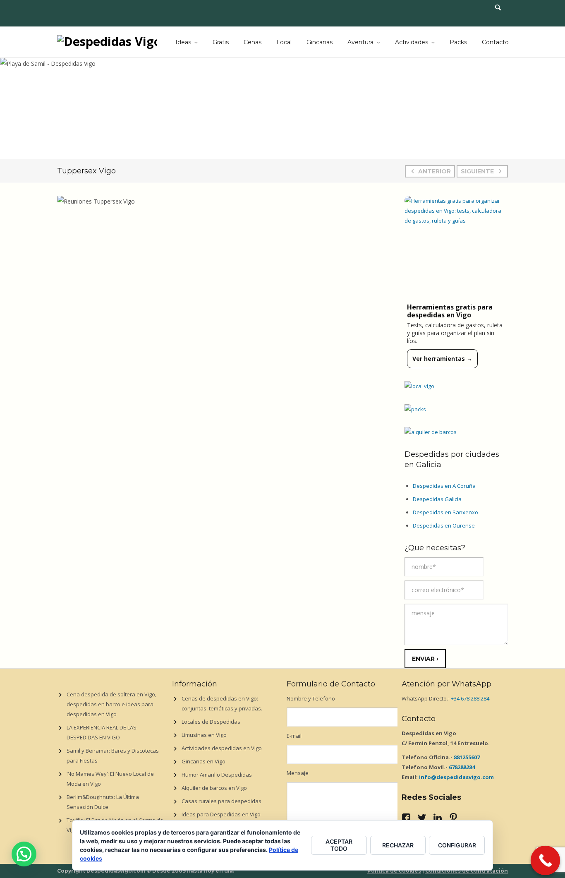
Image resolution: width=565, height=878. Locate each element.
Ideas (183, 42)
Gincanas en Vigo (203, 761)
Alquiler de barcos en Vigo (214, 788)
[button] (24, 854)
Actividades (411, 42)
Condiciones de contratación (466, 871)
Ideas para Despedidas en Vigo (221, 814)
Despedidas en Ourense (444, 525)
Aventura (360, 42)
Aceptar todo (339, 845)
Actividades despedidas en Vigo (222, 748)
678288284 (462, 767)
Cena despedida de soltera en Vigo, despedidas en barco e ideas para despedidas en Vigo (111, 704)
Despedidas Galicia (437, 499)
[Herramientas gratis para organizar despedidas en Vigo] (456, 247)
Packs (458, 42)
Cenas (252, 42)
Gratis (221, 42)
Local (284, 42)
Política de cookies (394, 871)
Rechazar (398, 845)
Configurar (457, 845)
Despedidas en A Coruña (444, 485)
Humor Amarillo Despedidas (217, 774)
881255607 (467, 757)
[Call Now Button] (545, 861)
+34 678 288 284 (470, 698)
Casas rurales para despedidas (221, 801)
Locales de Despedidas (211, 721)
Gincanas (319, 42)
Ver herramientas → (442, 358)
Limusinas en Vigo (204, 735)
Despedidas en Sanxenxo (445, 512)
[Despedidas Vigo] (107, 41)
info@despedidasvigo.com (456, 777)
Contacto (495, 42)
